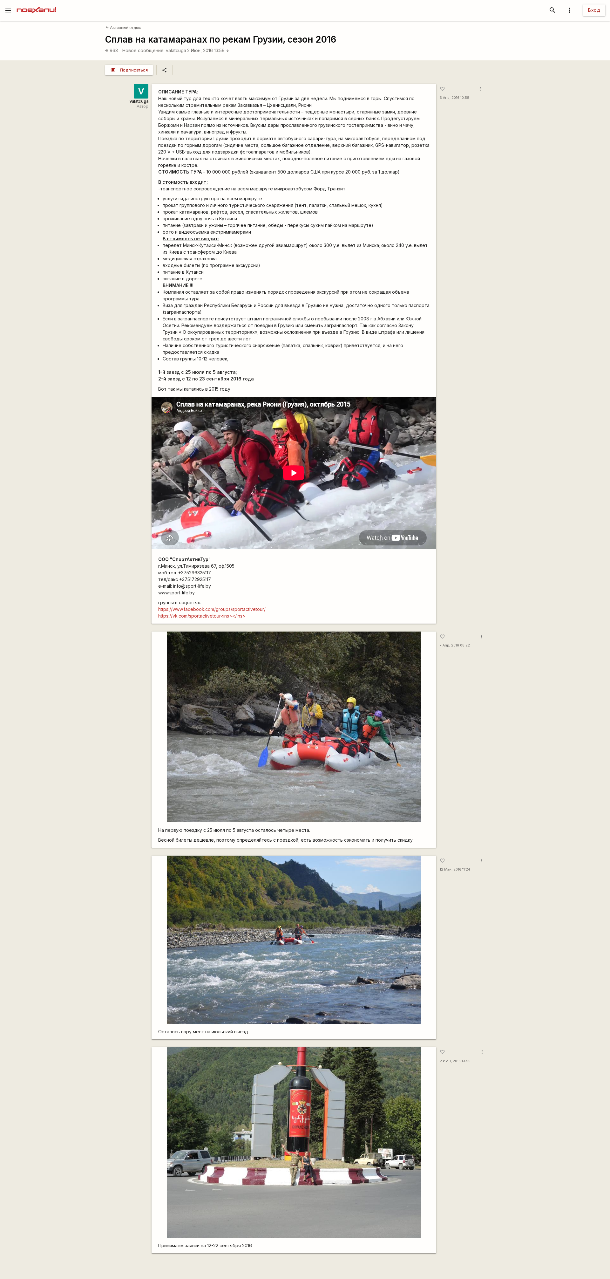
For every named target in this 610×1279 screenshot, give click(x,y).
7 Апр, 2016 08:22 (455, 645)
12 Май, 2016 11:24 (455, 869)
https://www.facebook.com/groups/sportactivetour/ (212, 609)
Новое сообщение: (143, 50)
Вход (594, 10)
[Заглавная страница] (36, 4)
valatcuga (176, 50)
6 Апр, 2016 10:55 (454, 98)
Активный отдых (123, 27)
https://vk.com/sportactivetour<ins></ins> (202, 616)
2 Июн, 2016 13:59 (208, 50)
